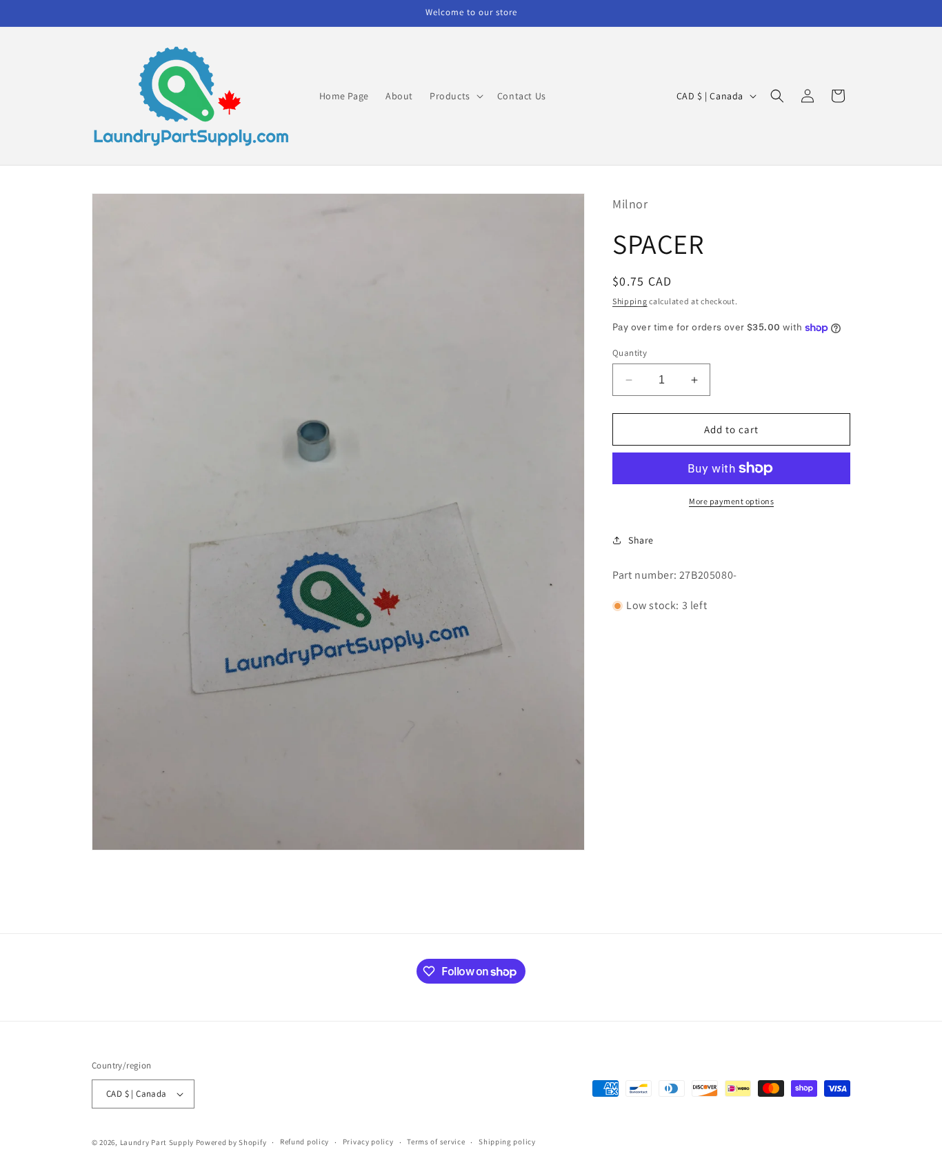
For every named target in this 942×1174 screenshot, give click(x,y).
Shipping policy (507, 1141)
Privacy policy (368, 1141)
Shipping (630, 301)
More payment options (731, 501)
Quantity (629, 353)
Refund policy (304, 1141)
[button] (455, 95)
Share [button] (641, 540)
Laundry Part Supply (158, 1142)
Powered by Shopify (231, 1142)
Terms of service (436, 1141)
